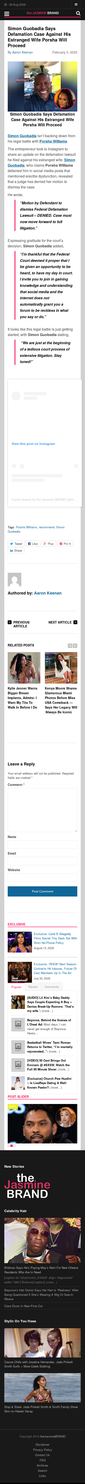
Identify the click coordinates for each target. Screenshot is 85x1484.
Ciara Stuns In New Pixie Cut (23, 1306)
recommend (46, 527)
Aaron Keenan (22, 52)
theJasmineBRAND (53, 1436)
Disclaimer (42, 1444)
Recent (33, 986)
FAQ (43, 1460)
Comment (16, 784)
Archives (42, 1465)
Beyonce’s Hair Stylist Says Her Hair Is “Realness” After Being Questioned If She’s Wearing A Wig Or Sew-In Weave (41, 1294)
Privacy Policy (42, 1449)
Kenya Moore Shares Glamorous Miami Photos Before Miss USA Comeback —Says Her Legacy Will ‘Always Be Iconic (61, 700)
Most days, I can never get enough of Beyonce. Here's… (49, 1027)
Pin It (67, 543)
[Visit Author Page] (14, 579)
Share (18, 550)
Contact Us (42, 1455)
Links (42, 1476)
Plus (51, 543)
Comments (52, 986)
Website (14, 869)
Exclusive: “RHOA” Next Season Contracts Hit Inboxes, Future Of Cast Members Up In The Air (55, 968)
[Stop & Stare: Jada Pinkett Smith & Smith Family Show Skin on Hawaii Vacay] (42, 1387)
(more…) (50, 1004)
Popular (16, 987)
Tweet (18, 543)
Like (35, 543)
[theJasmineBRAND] (42, 13)
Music (13, 1106)
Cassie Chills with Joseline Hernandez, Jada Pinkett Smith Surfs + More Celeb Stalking (38, 1364)
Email (12, 853)
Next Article (60, 622)
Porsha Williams (26, 527)
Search (42, 1470)
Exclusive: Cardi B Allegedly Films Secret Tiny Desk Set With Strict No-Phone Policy (55, 938)
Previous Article (21, 624)
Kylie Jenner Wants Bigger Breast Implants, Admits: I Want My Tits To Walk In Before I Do (22, 697)
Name (12, 836)
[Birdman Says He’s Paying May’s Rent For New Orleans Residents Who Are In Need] (42, 1240)
